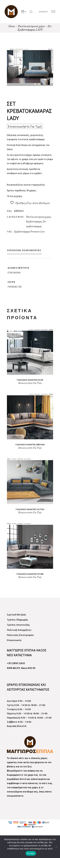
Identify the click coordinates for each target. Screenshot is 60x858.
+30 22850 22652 (16, 663)
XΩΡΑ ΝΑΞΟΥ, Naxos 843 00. (21, 668)
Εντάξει (31, 853)
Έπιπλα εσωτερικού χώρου (38, 216)
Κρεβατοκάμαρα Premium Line (29, 231)
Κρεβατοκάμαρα (34, 221)
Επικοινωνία (14, 640)
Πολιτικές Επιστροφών (20, 634)
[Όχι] (56, 846)
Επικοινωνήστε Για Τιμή (25, 126)
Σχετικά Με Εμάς (16, 614)
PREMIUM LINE (15, 286)
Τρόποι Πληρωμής (17, 619)
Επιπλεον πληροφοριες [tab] (24, 251)
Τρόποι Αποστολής (18, 624)
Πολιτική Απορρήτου (19, 629)
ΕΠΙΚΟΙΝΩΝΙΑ (14, 272)
